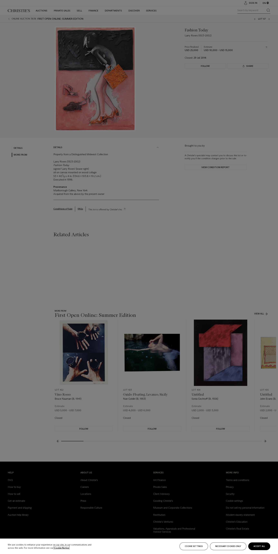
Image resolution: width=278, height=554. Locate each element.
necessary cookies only (228, 546)
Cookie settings (194, 546)
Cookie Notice (61, 547)
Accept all (259, 546)
